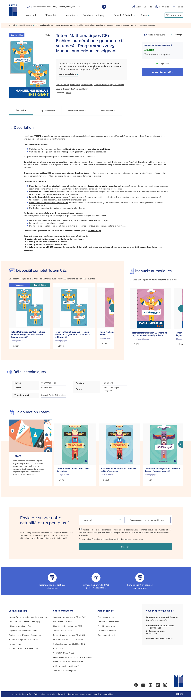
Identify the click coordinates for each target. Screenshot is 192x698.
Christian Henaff (81, 88)
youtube (143, 685)
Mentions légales (48, 694)
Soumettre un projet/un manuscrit (23, 639)
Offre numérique (174, 15)
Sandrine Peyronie (101, 84)
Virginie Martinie (116, 84)
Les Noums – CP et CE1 (63, 621)
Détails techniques (107, 110)
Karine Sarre (75, 84)
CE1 (36, 25)
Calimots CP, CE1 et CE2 (63, 652)
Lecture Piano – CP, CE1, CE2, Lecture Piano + (72, 657)
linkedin (158, 685)
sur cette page (94, 230)
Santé (144, 15)
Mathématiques (46, 25)
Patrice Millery (87, 84)
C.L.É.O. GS (58, 648)
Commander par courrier (108, 621)
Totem (68, 92)
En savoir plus (85, 539)
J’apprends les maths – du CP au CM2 (69, 617)
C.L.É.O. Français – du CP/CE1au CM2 (69, 644)
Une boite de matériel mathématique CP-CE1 (48, 202)
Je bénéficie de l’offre (162, 72)
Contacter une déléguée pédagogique (25, 635)
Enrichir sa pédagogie (94, 15)
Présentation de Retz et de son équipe (25, 621)
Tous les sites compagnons (64, 670)
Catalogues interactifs (107, 635)
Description (21, 110)
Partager (178, 35)
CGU (36, 694)
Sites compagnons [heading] (63, 610)
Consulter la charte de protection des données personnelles (117, 539)
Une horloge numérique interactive (44, 208)
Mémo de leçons (56, 175)
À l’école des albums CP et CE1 (66, 666)
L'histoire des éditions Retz (20, 626)
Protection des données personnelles (74, 694)
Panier (180, 6)
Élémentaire (51, 15)
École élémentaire (25, 25)
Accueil (12, 25)
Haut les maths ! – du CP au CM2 (67, 626)
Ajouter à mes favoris (156, 35)
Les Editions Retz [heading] (18, 610)
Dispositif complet (47, 110)
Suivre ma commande (107, 630)
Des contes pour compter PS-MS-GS (69, 635)
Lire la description (67, 74)
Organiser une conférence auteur (23, 630)
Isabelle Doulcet (62, 84)
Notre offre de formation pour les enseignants (28, 617)
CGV (29, 694)
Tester (48, 35)
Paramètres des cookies (102, 694)
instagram (165, 685)
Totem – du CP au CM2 (63, 630)
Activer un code (144, 6)
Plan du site (19, 694)
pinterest (150, 685)
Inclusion (70, 15)
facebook (136, 685)
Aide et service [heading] (106, 610)
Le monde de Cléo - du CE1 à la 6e (68, 639)
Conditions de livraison (107, 626)
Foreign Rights (15, 644)
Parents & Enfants (123, 15)
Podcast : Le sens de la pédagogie (23, 648)
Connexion (164, 6)
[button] (29, 68)
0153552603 (155, 628)
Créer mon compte (106, 617)
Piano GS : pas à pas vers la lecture (68, 661)
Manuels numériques (77, 110)
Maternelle (31, 15)
